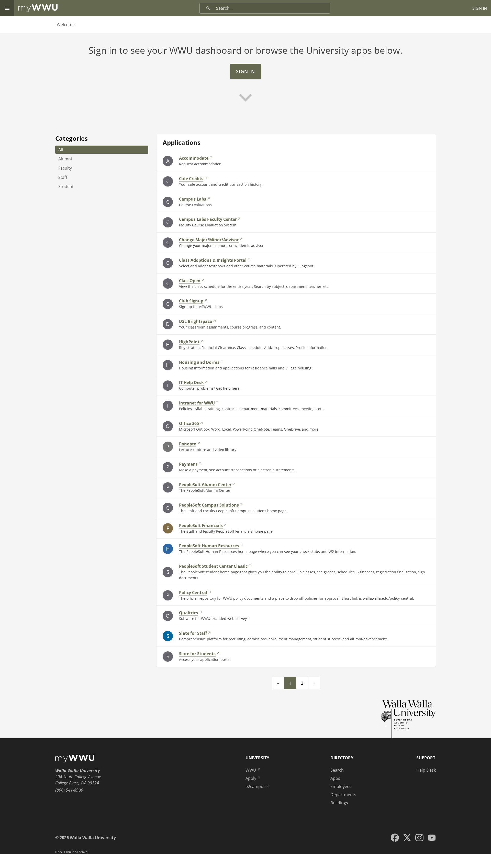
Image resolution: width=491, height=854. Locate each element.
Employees (340, 786)
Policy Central (193, 592)
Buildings (339, 803)
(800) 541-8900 (69, 790)
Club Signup (191, 301)
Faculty (65, 168)
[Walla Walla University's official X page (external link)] (407, 838)
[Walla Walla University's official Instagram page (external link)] (419, 838)
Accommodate (193, 158)
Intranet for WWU (197, 403)
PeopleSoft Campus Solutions (209, 505)
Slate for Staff (193, 633)
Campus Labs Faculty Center (208, 219)
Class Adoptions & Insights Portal (213, 260)
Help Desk (426, 770)
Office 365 (189, 423)
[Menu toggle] (7, 8)
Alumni (65, 159)
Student (66, 186)
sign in (245, 71)
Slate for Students (197, 653)
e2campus (255, 786)
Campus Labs (192, 199)
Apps (335, 778)
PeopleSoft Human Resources (209, 546)
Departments (343, 794)
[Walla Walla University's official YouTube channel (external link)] (432, 838)
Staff (62, 177)
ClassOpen (189, 280)
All (60, 149)
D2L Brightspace (195, 321)
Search (337, 770)
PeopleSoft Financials (201, 525)
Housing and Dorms (199, 362)
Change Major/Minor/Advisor (209, 240)
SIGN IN (479, 8)
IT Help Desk (191, 382)
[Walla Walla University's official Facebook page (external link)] (395, 838)
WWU (251, 770)
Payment (188, 464)
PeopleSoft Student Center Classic (213, 566)
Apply (251, 778)
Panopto (187, 444)
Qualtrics (188, 613)
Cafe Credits (191, 178)
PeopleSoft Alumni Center (205, 484)
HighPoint (189, 342)
